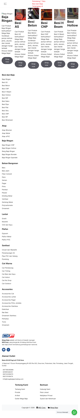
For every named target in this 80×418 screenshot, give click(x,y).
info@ (5, 379)
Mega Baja (54, 408)
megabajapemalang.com (15, 379)
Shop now (7, 60)
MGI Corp (42, 408)
